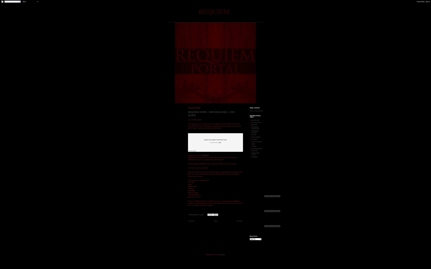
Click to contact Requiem (256, 111)
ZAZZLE (253, 146)
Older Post (239, 221)
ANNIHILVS (205, 155)
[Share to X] (213, 215)
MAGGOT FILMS (256, 142)
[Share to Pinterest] (217, 215)
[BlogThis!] (211, 215)
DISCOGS (254, 124)
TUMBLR (254, 139)
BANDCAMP (255, 120)
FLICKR (253, 135)
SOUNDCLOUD (256, 122)
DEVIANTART (255, 137)
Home (215, 221)
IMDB (253, 144)
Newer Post (192, 221)
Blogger (223, 254)
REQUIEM (214, 11)
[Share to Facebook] (215, 215)
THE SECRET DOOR (255, 153)
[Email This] (208, 215)
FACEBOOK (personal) (255, 131)
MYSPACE (254, 151)
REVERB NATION (256, 148)
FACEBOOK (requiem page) (255, 127)
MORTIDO (254, 157)
